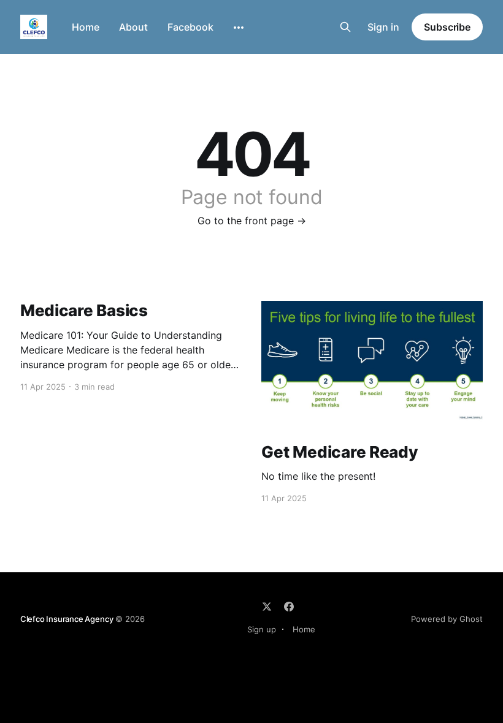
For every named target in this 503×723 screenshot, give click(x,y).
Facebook (190, 27)
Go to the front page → (252, 220)
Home (85, 27)
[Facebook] (289, 606)
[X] (267, 606)
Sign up (261, 629)
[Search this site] (345, 27)
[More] (238, 27)
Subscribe (447, 27)
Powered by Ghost (447, 619)
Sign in (383, 27)
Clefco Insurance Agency (66, 619)
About (133, 27)
